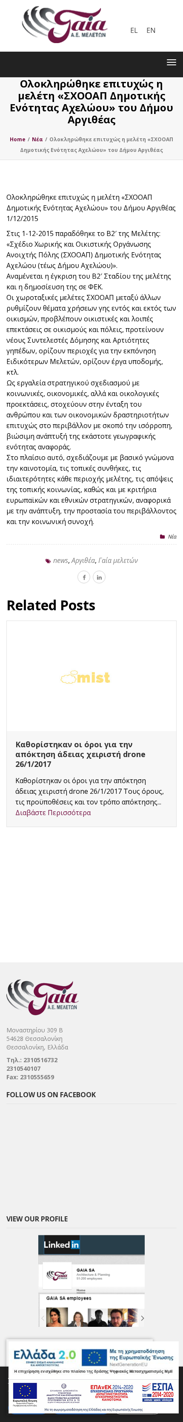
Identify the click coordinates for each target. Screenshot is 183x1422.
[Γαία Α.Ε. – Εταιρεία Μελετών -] (64, 6)
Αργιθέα (83, 560)
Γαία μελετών (118, 560)
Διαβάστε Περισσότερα (53, 793)
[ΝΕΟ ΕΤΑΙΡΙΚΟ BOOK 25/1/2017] (91, 676)
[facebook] (83, 577)
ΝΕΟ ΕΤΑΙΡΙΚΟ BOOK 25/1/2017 (74, 744)
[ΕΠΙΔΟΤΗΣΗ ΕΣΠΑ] (94, 1377)
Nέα (172, 536)
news (60, 560)
